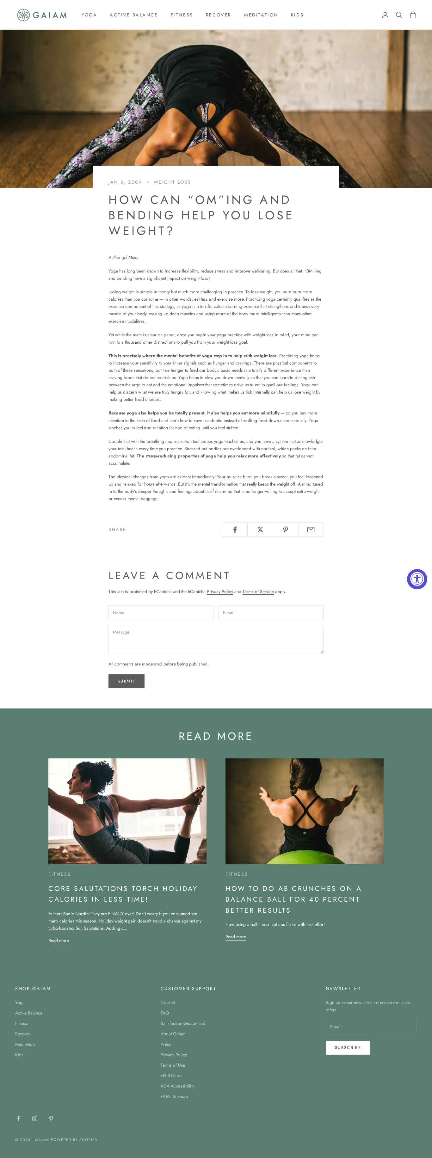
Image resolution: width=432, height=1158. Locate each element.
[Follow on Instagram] (35, 1118)
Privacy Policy (220, 591)
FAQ (165, 1013)
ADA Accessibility (177, 1086)
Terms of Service (258, 591)
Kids (297, 15)
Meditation (261, 15)
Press (166, 1044)
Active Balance (134, 15)
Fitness (182, 15)
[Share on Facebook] (234, 529)
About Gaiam (173, 1034)
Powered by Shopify (74, 1139)
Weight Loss (173, 182)
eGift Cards (171, 1075)
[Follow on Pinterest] (51, 1118)
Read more (58, 940)
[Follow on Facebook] (18, 1118)
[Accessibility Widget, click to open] (417, 579)
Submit (126, 681)
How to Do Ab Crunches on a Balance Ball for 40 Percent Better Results (293, 899)
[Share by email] (311, 529)
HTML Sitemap (174, 1096)
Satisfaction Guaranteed (183, 1023)
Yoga (89, 15)
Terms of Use (173, 1065)
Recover (218, 15)
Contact (168, 1002)
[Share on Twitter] (260, 529)
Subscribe (348, 1048)
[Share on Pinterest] (285, 529)
